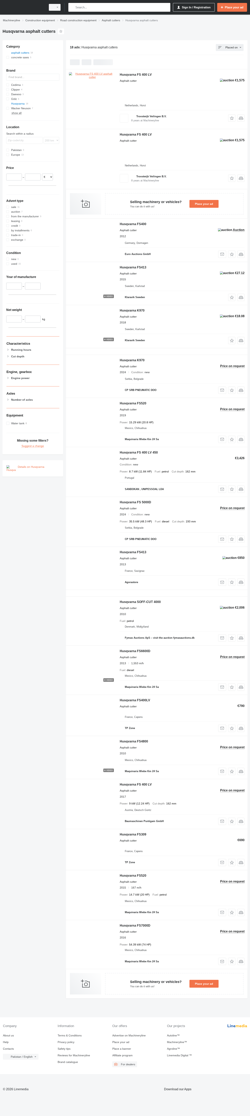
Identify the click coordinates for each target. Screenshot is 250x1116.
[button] (231, 118)
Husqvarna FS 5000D (135, 502)
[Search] (72, 7)
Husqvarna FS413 (133, 267)
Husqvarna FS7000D (135, 925)
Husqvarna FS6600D (135, 651)
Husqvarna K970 (132, 310)
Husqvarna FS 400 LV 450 (139, 452)
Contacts (8, 1048)
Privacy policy (66, 1042)
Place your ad (204, 203)
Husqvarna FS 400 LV (136, 74)
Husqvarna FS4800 (134, 741)
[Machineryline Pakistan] (23, 7)
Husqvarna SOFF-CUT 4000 (140, 602)
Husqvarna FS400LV (135, 700)
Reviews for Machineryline (74, 1055)
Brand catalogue (68, 1062)
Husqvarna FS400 (133, 224)
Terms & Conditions (70, 1035)
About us (8, 1035)
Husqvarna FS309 (133, 834)
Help (6, 1042)
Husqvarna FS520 (133, 403)
